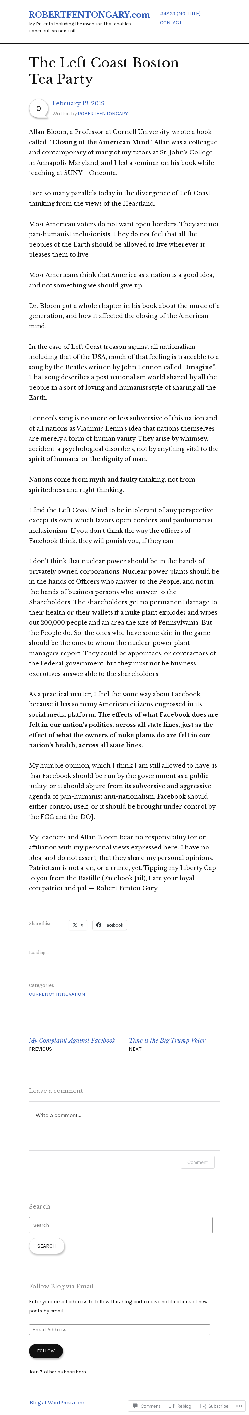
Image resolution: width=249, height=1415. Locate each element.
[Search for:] (120, 1225)
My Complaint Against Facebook (72, 1044)
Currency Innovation (57, 994)
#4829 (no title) (180, 13)
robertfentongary (103, 113)
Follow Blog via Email (61, 1286)
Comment (197, 1162)
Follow (46, 1351)
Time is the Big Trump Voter (167, 1044)
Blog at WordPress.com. (57, 1402)
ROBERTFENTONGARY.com (89, 14)
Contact (171, 22)
